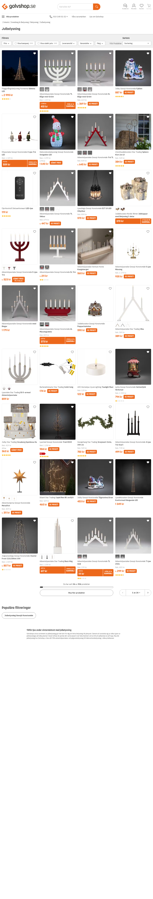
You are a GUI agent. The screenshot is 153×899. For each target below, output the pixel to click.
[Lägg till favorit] (34, 53)
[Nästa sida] (148, 593)
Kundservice (125, 8)
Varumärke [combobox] (84, 43)
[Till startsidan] (18, 7)
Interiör (6, 22)
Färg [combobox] (99, 43)
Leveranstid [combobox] (67, 43)
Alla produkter (12, 16)
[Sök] (96, 6)
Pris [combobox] (5, 43)
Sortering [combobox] (128, 43)
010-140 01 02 (59, 16)
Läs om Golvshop (96, 16)
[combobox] (135, 593)
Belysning (34, 22)
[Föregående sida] (123, 593)
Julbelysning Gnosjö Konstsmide (19, 615)
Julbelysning (45, 22)
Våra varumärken (79, 16)
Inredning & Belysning (20, 22)
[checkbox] (24, 43)
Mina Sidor (134, 8)
